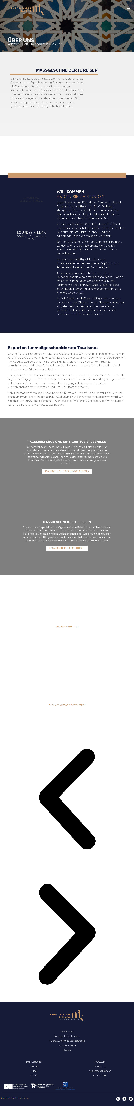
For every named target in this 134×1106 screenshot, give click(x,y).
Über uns (34, 1066)
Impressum (99, 1062)
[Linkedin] (124, 1099)
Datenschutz (100, 1066)
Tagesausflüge (67, 1031)
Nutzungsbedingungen (100, 1071)
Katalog (67, 1050)
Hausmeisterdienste (67, 1045)
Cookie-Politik (99, 1075)
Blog (34, 1071)
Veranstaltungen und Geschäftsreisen (67, 1041)
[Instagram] (118, 1099)
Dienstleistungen (34, 1062)
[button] (128, 9)
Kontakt (34, 1075)
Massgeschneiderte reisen (67, 1036)
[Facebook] (131, 1099)
